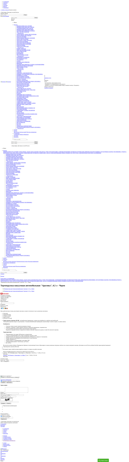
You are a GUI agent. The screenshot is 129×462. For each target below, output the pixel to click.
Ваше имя (3, 360)
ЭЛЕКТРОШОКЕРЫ (21, 120)
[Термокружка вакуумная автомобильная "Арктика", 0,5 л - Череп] (18, 288)
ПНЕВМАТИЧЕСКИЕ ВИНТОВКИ (25, 29)
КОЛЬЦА (19, 93)
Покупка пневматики (31, 132)
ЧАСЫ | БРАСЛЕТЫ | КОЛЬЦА (24, 88)
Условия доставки (7, 438)
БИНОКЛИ (19, 63)
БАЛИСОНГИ (20, 52)
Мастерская (16, 132)
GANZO (18, 61)
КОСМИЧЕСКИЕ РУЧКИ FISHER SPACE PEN (28, 95)
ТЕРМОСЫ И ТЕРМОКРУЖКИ (24, 126)
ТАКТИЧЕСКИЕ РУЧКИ (22, 97)
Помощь (5, 435)
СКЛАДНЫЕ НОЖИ (21, 51)
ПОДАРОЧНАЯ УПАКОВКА (24, 77)
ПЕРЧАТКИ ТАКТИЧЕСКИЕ (24, 82)
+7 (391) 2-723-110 (5, 10)
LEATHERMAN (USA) (22, 58)
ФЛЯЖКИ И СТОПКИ (22, 75)
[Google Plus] (7, 308)
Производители (6, 445)
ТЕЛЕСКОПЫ (20, 68)
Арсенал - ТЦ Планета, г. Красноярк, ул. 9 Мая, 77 (15, 355)
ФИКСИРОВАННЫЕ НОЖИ (23, 50)
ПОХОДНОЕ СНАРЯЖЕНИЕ (23, 121)
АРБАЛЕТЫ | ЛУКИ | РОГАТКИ (24, 40)
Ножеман (14, 261)
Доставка (3, 426)
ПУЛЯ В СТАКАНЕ (21, 79)
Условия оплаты (7, 437)
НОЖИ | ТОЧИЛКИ (21, 48)
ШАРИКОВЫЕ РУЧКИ (22, 99)
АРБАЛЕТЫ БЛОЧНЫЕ (22, 41)
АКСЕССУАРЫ (20, 112)
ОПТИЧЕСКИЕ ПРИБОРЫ (23, 62)
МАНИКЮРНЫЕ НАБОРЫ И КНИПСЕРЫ (27, 114)
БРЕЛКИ (19, 105)
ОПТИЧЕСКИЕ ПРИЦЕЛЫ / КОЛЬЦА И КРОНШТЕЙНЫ (30, 64)
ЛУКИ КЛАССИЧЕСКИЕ (23, 46)
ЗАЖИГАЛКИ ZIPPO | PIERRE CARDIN (26, 103)
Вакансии (26, 134)
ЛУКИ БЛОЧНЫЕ (21, 45)
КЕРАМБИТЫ (20, 53)
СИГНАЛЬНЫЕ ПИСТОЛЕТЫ (24, 35)
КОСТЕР (19, 123)
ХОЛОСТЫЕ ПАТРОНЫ (22, 39)
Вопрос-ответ (6, 444)
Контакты (3, 425)
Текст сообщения (5, 361)
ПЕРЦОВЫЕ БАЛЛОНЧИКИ (23, 117)
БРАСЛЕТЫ (19, 92)
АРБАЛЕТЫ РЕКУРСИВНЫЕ (24, 42)
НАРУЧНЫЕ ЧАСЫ (21, 91)
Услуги (4, 432)
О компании (17, 134)
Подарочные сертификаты (9, 440)
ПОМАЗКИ (19, 111)
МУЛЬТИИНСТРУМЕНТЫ (23, 57)
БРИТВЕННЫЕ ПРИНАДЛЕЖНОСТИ (26, 108)
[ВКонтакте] (1, 308)
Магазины (5, 433)
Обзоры (5, 446)
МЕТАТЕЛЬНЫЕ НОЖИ (22, 54)
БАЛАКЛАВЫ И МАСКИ (23, 83)
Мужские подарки (7, 261)
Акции (4, 431)
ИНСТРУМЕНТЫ (21, 122)
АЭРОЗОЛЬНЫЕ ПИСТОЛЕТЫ (24, 118)
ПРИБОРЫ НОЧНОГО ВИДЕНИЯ (25, 65)
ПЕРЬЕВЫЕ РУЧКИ (21, 98)
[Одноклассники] (4, 308)
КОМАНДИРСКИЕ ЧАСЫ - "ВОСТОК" (26, 89)
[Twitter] (3, 308)
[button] (103, 460)
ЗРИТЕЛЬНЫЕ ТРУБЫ (22, 67)
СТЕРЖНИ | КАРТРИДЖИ (23, 100)
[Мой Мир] (5, 308)
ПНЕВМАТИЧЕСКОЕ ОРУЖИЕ (24, 26)
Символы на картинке (6, 376)
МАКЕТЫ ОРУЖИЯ (21, 36)
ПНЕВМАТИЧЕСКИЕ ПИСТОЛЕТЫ (25, 27)
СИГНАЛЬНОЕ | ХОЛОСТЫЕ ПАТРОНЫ (26, 34)
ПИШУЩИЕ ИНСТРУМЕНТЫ (24, 94)
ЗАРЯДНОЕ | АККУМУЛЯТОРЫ (24, 73)
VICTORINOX (20, 59)
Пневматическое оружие (22, 261)
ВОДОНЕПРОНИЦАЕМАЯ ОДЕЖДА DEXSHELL (29, 81)
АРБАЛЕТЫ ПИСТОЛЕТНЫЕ (24, 44)
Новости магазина (6, 416)
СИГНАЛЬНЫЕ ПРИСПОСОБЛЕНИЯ (26, 38)
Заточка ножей (22, 132)
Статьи (4, 442)
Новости (22, 134)
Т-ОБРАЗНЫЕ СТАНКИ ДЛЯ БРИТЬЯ (26, 110)
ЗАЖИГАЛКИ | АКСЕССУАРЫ (24, 102)
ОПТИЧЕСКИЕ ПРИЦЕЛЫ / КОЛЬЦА (26, 30)
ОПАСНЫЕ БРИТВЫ (22, 109)
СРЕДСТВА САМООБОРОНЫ (24, 116)
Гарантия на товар (7, 439)
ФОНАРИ (19, 70)
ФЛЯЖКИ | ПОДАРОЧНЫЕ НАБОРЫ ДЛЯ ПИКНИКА (30, 74)
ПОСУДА (19, 124)
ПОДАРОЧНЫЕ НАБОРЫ (23, 76)
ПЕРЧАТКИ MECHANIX (22, 86)
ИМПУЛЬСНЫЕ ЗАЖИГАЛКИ (24, 104)
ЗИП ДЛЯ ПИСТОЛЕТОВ (23, 32)
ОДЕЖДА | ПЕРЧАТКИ (22, 80)
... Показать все (20, 33)
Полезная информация (33, 261)
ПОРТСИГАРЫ (20, 106)
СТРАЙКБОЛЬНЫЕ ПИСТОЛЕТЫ (25, 28)
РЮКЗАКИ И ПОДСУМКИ (23, 85)
